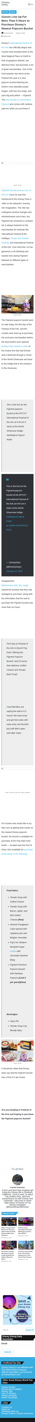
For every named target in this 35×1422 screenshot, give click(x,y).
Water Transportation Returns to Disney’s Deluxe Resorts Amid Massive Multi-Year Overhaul (8, 1231)
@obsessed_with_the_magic (14, 585)
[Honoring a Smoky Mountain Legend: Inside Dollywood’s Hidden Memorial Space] (9, 1245)
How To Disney (8, 1393)
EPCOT (6, 12)
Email (4, 1343)
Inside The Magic (9, 1397)
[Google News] (17, 1169)
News (13, 12)
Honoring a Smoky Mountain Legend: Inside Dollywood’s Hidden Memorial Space (7, 1255)
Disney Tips (6, 1391)
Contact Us (6, 1407)
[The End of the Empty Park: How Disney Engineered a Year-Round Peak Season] (26, 1245)
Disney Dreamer (9, 1395)
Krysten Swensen (8, 33)
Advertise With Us (9, 1411)
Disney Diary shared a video (14, 346)
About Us (5, 1409)
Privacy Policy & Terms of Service (17, 1413)
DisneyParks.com (12, 1374)
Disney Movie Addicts (11, 1389)
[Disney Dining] (7, 4)
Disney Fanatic (8, 1387)
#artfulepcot (11, 516)
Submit (7, 1352)
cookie (13, 951)
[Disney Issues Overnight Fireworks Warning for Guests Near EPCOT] (26, 1221)
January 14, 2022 (14, 571)
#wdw (9, 521)
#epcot (21, 516)
